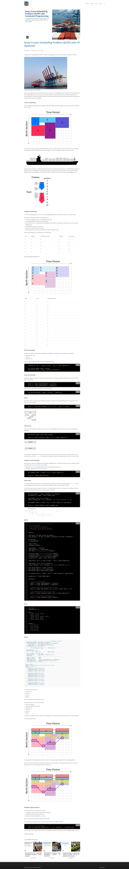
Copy (78, 365)
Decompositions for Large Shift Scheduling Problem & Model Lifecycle (33, 854)
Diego (27, 50)
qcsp (27, 833)
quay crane (31, 833)
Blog (42, 50)
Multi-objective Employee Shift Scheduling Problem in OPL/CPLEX (52, 854)
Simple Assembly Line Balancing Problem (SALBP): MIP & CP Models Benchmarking (71, 854)
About (103, 867)
